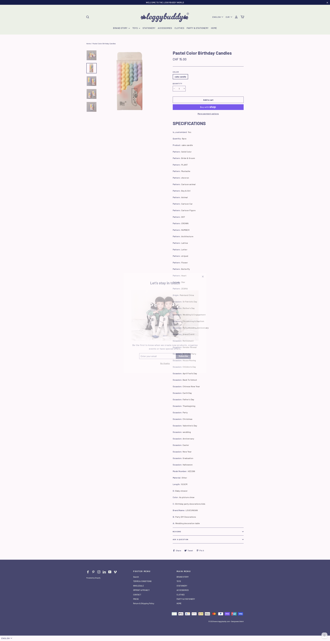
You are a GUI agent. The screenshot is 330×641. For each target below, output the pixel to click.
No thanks (165, 361)
